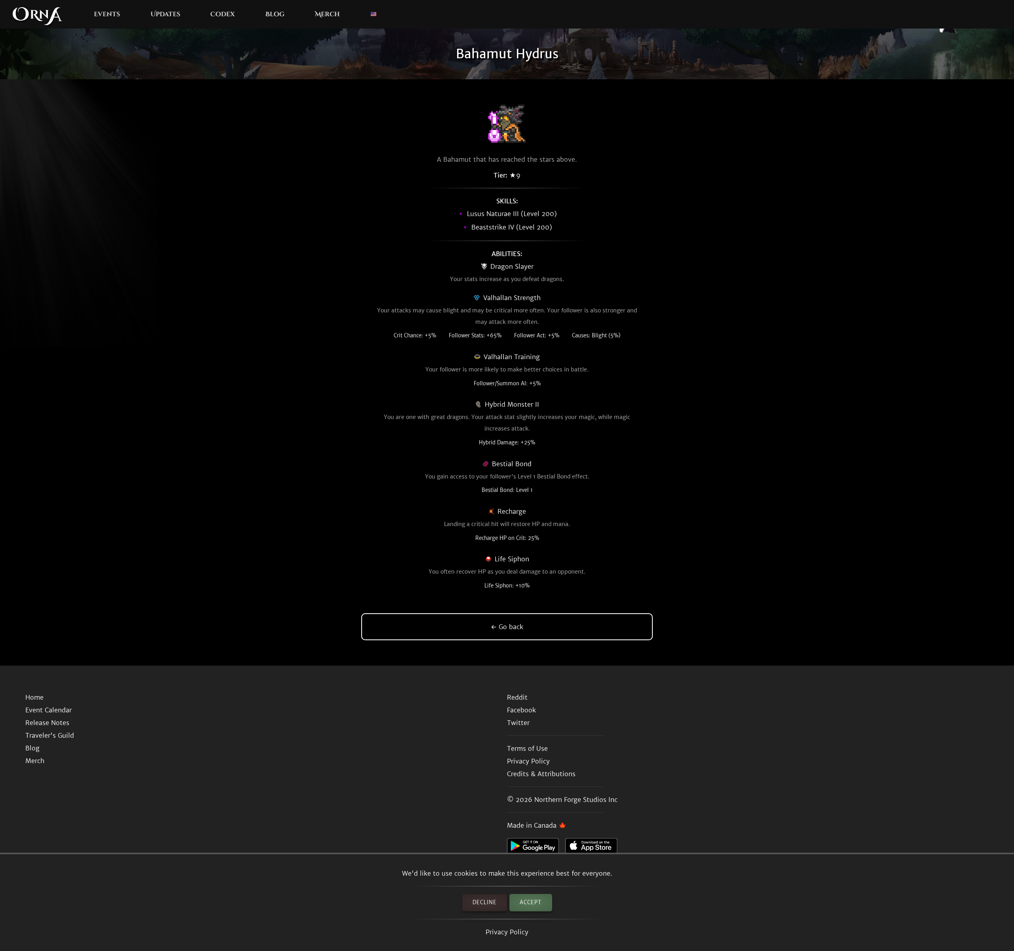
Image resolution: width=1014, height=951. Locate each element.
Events (107, 14)
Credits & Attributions (541, 774)
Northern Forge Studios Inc (576, 800)
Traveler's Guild (49, 735)
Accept (530, 902)
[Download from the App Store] (594, 848)
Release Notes (47, 723)
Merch (327, 14)
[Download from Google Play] (536, 848)
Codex (222, 14)
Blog (274, 14)
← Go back (507, 627)
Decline (485, 902)
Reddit (517, 697)
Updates (165, 14)
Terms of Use (527, 748)
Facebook (521, 710)
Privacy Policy (507, 932)
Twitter (518, 723)
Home (34, 697)
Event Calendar (48, 710)
